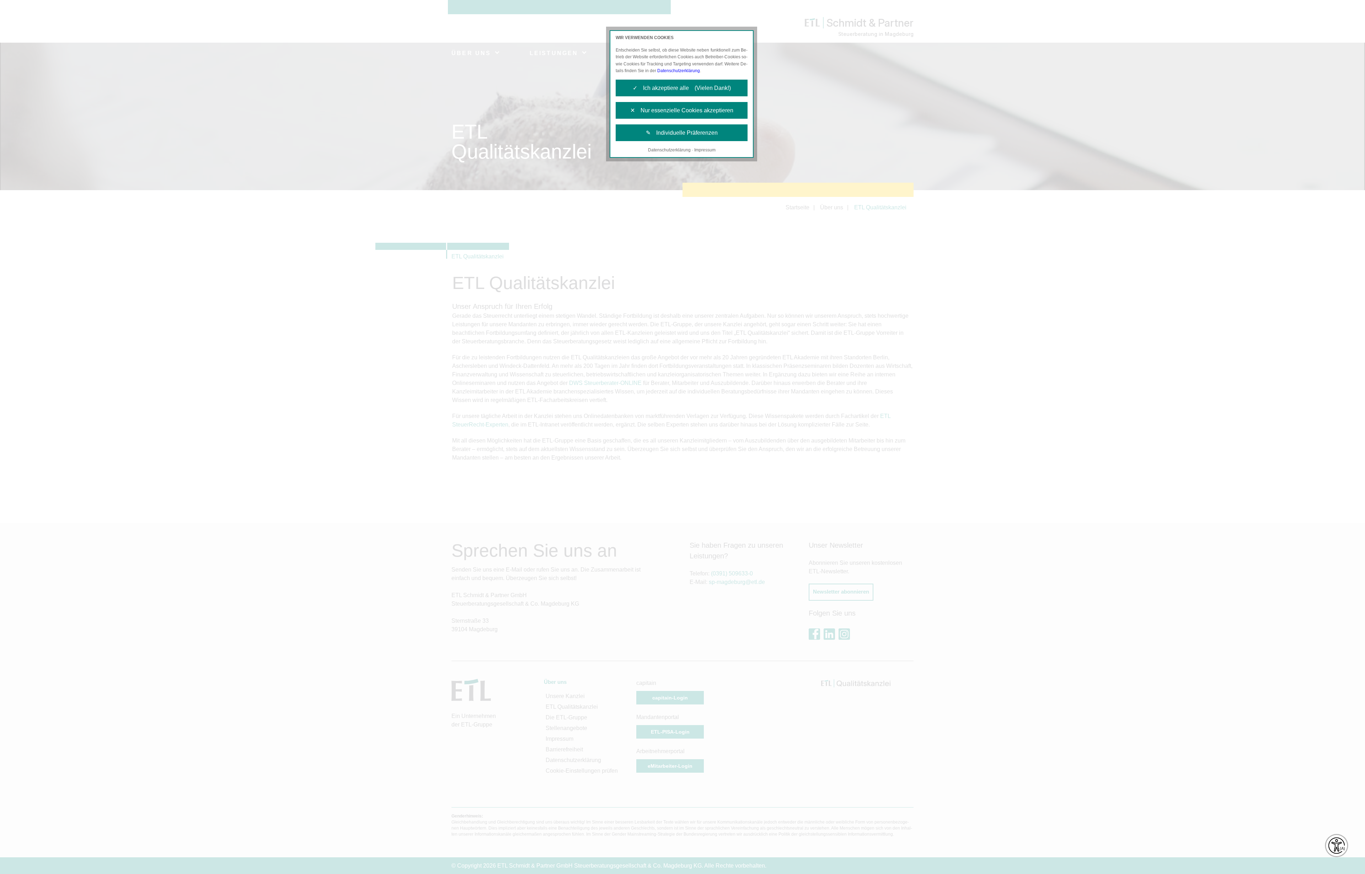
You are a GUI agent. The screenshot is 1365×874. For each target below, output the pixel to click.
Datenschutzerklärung (678, 70)
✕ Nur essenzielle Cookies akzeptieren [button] (681, 110)
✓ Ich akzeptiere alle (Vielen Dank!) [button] (682, 88)
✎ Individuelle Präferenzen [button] (682, 133)
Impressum (705, 150)
